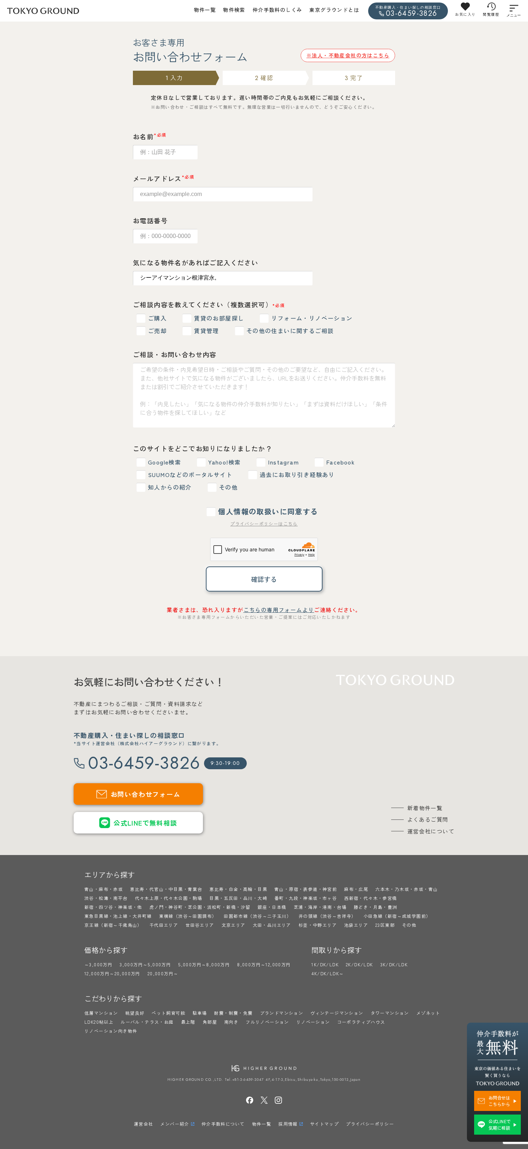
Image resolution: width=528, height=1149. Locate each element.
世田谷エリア (199, 925)
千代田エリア (163, 925)
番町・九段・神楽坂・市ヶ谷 (305, 898)
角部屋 (210, 1022)
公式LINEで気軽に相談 (499, 1124)
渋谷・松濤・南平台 (106, 898)
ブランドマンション (282, 1013)
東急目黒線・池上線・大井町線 (118, 916)
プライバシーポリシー (370, 1124)
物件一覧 (205, 9)
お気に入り (465, 14)
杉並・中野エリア (317, 925)
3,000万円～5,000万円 (145, 964)
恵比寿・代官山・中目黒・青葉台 (166, 889)
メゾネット (428, 1013)
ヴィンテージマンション (336, 1013)
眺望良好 (135, 1013)
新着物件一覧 (425, 808)
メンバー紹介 (174, 1124)
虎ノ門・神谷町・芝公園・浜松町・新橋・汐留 (199, 907)
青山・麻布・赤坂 (103, 889)
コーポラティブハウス (361, 1022)
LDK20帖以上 (99, 1022)
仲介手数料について (223, 1124)
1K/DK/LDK (325, 964)
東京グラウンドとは (334, 9)
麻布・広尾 (356, 889)
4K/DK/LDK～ (327, 973)
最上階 (188, 1022)
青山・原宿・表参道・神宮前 (305, 889)
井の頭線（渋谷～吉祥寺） (327, 916)
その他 (409, 925)
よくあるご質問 (428, 819)
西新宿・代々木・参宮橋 (370, 898)
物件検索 (234, 9)
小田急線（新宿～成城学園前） (397, 916)
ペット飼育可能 (168, 1013)
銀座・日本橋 (272, 907)
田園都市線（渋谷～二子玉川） (257, 916)
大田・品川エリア (272, 925)
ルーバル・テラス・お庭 (147, 1022)
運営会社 (143, 1124)
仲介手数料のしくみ (277, 9)
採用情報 (288, 1124)
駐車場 (200, 1013)
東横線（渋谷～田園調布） (188, 916)
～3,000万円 (98, 964)
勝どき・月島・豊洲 (375, 907)
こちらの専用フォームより (279, 609)
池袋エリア (356, 925)
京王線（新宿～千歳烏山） (113, 925)
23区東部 (385, 925)
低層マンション (101, 1013)
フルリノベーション (267, 1022)
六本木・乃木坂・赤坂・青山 (406, 889)
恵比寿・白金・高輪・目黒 (238, 889)
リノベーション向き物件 (110, 1031)
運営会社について (430, 831)
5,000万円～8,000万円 (204, 964)
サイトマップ (324, 1124)
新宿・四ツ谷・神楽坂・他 (113, 907)
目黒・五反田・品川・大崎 (238, 898)
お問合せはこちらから (499, 1100)
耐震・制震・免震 (233, 1013)
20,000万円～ (163, 973)
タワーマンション (390, 1013)
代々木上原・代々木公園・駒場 (169, 898)
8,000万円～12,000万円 (264, 964)
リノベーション (313, 1022)
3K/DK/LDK (394, 964)
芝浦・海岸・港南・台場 (320, 907)
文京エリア (234, 925)
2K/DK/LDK (359, 964)
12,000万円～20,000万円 (112, 973)
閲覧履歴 (491, 14)
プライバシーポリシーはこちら (264, 523)
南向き (231, 1022)
